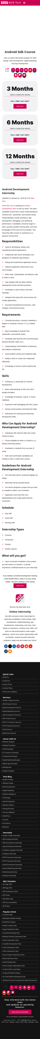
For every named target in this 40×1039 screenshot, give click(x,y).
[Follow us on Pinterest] (26, 70)
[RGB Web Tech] (10, 3)
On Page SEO (7, 884)
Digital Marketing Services (11, 711)
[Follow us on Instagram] (18, 646)
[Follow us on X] (17, 70)
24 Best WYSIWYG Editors (11, 973)
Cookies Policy (8, 688)
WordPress (6, 816)
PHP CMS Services (9, 718)
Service (17, 1022)
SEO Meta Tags (8, 899)
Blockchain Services (9, 733)
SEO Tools (6, 895)
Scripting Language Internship (13, 850)
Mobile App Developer (10, 763)
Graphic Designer (8, 771)
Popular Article (9, 912)
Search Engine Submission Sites (13, 955)
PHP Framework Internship (12, 861)
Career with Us (9, 739)
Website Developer (9, 745)
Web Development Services (12, 707)
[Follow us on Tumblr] (34, 70)
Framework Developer (10, 756)
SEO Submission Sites (10, 891)
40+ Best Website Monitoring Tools (14, 976)
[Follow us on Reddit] (30, 70)
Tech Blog (7, 777)
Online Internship (20, 611)
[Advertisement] (20, 26)
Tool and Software (9, 812)
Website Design (8, 783)
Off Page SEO (7, 888)
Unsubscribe (14, 1016)
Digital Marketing (8, 790)
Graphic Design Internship (11, 835)
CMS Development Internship (12, 864)
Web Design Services (10, 704)
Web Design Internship (10, 839)
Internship (7, 833)
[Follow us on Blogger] (15, 75)
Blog (26, 1022)
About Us (6, 677)
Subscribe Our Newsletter (20, 1012)
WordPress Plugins (9, 922)
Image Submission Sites (11, 929)
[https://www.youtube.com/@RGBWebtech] (30, 646)
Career (37, 1022)
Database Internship (9, 854)
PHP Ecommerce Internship (12, 857)
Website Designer (9, 742)
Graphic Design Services (11, 700)
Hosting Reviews (8, 808)
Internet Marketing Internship (12, 868)
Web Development (9, 787)
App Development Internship (12, 846)
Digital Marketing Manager (11, 760)
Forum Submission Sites (11, 947)
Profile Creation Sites (10, 925)
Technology (6, 798)
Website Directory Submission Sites (14, 936)
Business (6, 827)
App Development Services (12, 715)
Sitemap (12, 1022)
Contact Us (6, 681)
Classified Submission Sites (12, 944)
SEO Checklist (9, 881)
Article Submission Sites (11, 940)
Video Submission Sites (11, 951)
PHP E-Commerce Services (12, 722)
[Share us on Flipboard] (20, 75)
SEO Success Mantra (10, 902)
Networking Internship (10, 872)
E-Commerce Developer (11, 752)
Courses (5, 819)
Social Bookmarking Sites (11, 933)
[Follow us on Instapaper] (24, 75)
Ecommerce (7, 823)
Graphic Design (8, 779)
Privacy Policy (7, 684)
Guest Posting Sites (9, 962)
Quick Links (8, 674)
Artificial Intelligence (9, 794)
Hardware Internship (9, 875)
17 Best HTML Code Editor (11, 969)
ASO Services (7, 729)
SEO (22, 1022)
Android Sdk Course (20, 52)
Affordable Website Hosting (12, 918)
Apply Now (20, 106)
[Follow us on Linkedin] (21, 70)
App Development (9, 801)
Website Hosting (8, 805)
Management (7, 767)
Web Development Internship (12, 843)
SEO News (6, 906)
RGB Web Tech (8, 206)
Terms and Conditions (10, 692)
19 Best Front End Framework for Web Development (20, 980)
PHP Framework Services (11, 726)
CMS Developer (8, 749)
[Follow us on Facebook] (13, 70)
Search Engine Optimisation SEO (14, 966)
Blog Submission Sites (10, 958)
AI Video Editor (8, 915)
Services (7, 697)
